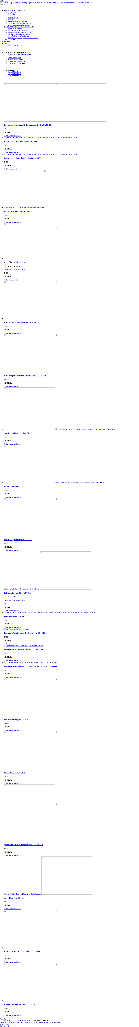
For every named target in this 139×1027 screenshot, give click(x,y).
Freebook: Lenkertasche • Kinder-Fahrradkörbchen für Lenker (30, 666)
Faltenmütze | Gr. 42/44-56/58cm (17, 593)
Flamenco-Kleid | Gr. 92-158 (16, 616)
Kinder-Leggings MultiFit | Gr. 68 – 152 (20, 1004)
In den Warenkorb (10, 136)
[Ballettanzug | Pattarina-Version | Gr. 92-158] (71, 154)
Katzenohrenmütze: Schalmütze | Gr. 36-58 (22, 951)
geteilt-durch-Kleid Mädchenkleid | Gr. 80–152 (23, 845)
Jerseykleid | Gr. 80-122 (14, 898)
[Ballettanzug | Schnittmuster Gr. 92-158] (71, 138)
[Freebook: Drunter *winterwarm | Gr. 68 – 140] (71, 646)
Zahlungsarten (44, 1022)
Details (18, 136)
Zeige (14, 72)
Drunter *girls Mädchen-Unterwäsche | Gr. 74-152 (25, 376)
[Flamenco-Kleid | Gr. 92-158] (71, 612)
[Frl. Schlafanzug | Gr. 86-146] (71, 697)
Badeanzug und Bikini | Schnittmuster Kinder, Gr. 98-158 (28, 125)
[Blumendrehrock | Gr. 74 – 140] (71, 189)
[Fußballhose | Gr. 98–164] (71, 750)
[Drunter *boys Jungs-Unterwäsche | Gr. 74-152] (71, 300)
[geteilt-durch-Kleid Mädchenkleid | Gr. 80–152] (71, 813)
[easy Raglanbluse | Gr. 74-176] (71, 408)
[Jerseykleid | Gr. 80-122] (71, 875)
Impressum (11, 1022)
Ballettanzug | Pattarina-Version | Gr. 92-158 (22, 158)
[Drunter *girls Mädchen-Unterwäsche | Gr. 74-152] (71, 353)
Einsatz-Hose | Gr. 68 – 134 (15, 486)
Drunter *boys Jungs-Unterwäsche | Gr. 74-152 (23, 322)
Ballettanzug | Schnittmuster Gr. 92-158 (20, 141)
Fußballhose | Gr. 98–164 (14, 773)
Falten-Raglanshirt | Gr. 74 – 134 (18, 540)
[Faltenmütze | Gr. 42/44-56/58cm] (71, 570)
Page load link (4, 1026)
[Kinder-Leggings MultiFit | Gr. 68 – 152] (71, 982)
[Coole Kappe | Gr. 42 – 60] (71, 241)
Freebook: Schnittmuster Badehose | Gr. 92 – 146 (24, 633)
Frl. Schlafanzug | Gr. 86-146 (16, 719)
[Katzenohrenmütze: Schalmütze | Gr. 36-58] (71, 929)
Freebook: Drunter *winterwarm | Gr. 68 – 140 (23, 650)
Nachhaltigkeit (55, 1022)
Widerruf (36, 1022)
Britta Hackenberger (25, 1020)
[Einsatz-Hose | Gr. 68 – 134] (71, 464)
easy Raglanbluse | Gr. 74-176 (16, 433)
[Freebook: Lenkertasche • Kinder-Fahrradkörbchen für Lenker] (71, 662)
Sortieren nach (19, 54)
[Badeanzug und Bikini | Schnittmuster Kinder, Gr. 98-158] (71, 102)
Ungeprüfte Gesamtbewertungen (14, 269)
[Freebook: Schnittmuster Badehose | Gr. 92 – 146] (71, 629)
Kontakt (3, 1022)
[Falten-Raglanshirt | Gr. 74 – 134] (71, 517)
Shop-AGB (28, 1022)
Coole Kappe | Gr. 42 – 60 (15, 262)
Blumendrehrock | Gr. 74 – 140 (17, 211)
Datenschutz (20, 1022)
